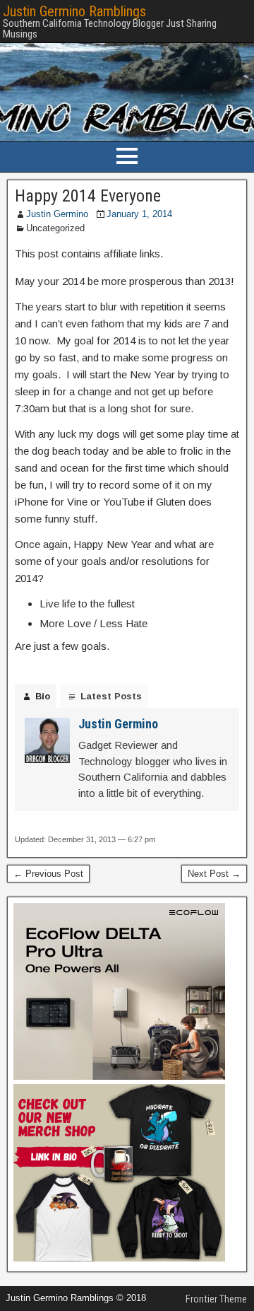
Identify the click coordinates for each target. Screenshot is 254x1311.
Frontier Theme (216, 1299)
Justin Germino (57, 214)
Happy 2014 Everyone (88, 196)
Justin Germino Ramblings (74, 11)
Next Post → (214, 873)
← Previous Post (48, 873)
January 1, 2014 (139, 214)
